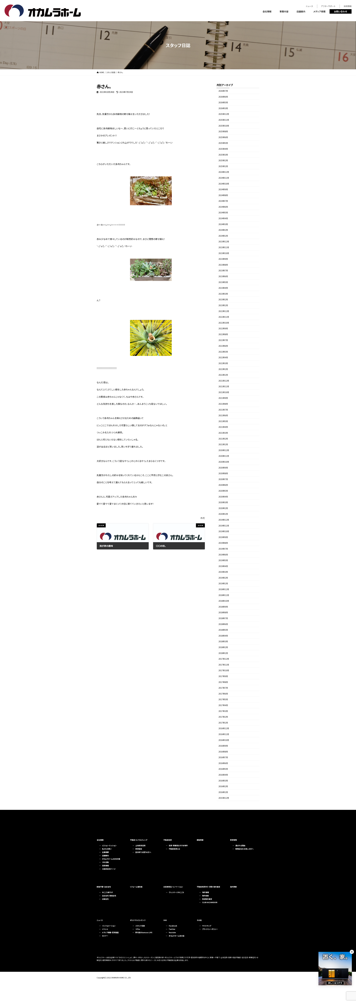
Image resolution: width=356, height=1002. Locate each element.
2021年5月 (223, 421)
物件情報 (205, 892)
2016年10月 (223, 740)
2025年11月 (223, 119)
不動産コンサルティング (138, 840)
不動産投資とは (174, 849)
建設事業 (200, 840)
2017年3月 (223, 711)
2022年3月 (223, 363)
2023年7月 (223, 270)
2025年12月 (223, 114)
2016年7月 (223, 757)
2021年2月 (223, 438)
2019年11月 (223, 525)
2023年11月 (223, 247)
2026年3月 (223, 108)
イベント (105, 929)
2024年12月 (223, 172)
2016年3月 (223, 780)
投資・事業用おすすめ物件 (178, 845)
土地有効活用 (140, 845)
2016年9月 (223, 745)
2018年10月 (223, 600)
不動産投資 (167, 840)
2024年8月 (223, 195)
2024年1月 (223, 235)
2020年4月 (223, 496)
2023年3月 (223, 293)
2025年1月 (223, 166)
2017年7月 (223, 687)
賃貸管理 (233, 840)
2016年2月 (223, 786)
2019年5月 (223, 560)
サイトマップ (206, 926)
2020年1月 (223, 514)
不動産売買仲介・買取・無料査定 (208, 887)
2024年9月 (223, 189)
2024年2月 (223, 230)
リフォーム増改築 (136, 887)
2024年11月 (223, 177)
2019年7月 (223, 548)
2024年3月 (223, 224)
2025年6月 (223, 137)
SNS (165, 920)
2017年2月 (223, 716)
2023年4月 (223, 287)
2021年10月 (223, 392)
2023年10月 (223, 253)
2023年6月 (223, 276)
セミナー (105, 936)
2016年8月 (223, 751)
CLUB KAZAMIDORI (209, 902)
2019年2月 (223, 577)
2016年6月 (223, 763)
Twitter (172, 929)
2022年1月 (223, 374)
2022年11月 (223, 316)
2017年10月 (223, 670)
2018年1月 (223, 653)
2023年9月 (223, 259)
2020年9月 (223, 467)
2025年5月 (223, 143)
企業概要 (105, 852)
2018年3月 (223, 641)
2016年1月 (223, 792)
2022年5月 (223, 351)
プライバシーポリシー (210, 929)
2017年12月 (223, 658)
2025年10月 (223, 125)
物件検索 (205, 895)
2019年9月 (223, 537)
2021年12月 (223, 380)
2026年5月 (223, 102)
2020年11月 (223, 456)
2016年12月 (223, 728)
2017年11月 (223, 664)
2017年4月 (223, 705)
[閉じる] (352, 952)
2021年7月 (223, 409)
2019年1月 (223, 583)
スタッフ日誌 (140, 926)
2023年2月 (223, 299)
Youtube (172, 932)
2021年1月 (223, 444)
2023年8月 (223, 264)
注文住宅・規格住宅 (109, 895)
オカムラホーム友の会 (176, 936)
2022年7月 (223, 340)
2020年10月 (223, 461)
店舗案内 (105, 855)
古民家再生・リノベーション (173, 887)
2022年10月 (223, 322)
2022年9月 (223, 328)
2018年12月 (223, 589)
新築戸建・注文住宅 (104, 887)
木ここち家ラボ (107, 892)
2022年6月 (223, 345)
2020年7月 (223, 479)
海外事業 (233, 887)
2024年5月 (223, 212)
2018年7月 (223, 618)
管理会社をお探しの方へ (244, 849)
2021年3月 (223, 432)
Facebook (173, 926)
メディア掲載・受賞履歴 (110, 932)
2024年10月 (223, 183)
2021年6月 (223, 415)
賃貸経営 (138, 849)
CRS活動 (105, 862)
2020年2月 (223, 508)
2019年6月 (223, 554)
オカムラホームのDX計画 (111, 859)
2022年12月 (223, 311)
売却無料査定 (207, 899)
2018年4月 (223, 635)
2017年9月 (223, 676)
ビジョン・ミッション (109, 845)
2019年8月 (223, 543)
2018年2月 (223, 647)
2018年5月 (223, 629)
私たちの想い (107, 849)
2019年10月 (223, 531)
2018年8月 (223, 612)
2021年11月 (223, 386)
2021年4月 (223, 427)
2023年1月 (223, 305)
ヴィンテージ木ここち (176, 892)
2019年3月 (223, 571)
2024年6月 (223, 206)
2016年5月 (223, 769)
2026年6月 (223, 96)
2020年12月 (223, 450)
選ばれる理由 (240, 845)
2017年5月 (223, 699)
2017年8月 (223, 682)
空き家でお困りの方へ (143, 852)
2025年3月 (223, 154)
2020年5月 (223, 490)
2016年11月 (223, 734)
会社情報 (100, 840)
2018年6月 (223, 624)
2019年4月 (223, 566)
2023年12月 (223, 241)
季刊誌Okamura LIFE (143, 932)
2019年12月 (223, 519)
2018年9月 (223, 606)
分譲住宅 (105, 899)
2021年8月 (223, 403)
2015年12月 (223, 798)
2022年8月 (223, 334)
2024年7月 (223, 201)
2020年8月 (223, 473)
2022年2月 (223, 369)
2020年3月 (223, 502)
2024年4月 (223, 218)
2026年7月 (223, 90)
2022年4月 (223, 357)
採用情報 (105, 865)
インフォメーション (109, 926)
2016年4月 (223, 774)
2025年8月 (223, 131)
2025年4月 (223, 148)
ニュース (100, 920)
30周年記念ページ (109, 869)
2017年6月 (223, 693)
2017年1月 (223, 722)
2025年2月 (223, 160)
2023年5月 (223, 282)
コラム (137, 929)
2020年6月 (223, 485)
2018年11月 (223, 595)
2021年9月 (223, 398)
